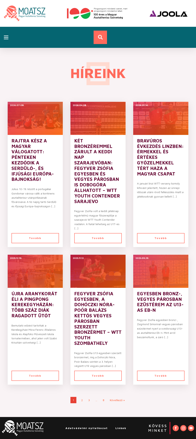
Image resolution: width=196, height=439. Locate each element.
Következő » (117, 400)
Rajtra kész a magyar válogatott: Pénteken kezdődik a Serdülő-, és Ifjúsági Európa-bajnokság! (32, 160)
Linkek (120, 428)
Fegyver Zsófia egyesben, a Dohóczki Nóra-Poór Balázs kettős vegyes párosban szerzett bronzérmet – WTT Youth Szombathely (98, 318)
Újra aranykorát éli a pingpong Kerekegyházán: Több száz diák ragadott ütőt (34, 304)
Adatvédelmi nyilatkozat (86, 428)
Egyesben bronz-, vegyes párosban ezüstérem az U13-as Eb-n (160, 302)
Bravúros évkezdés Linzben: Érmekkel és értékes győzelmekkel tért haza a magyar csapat (160, 157)
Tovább (35, 238)
